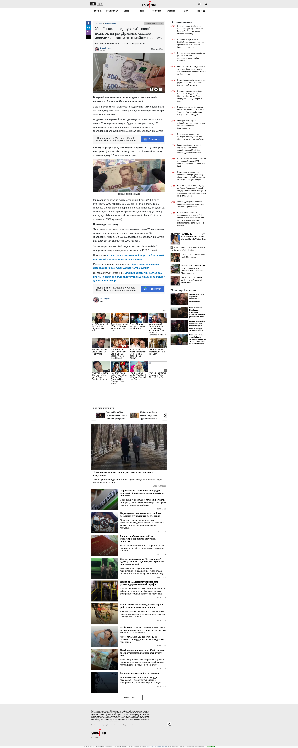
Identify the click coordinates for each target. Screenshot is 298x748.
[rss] (199, 3)
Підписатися (155, 139)
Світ (186, 11)
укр (93, 4)
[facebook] (88, 23)
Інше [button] (199, 11)
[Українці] (149, 4)
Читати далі (129, 697)
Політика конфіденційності (101, 725)
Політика (156, 11)
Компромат (112, 11)
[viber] (88, 32)
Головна (97, 11)
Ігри (142, 11)
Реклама (117, 725)
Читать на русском (153, 24)
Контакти (135, 725)
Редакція (126, 725)
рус (100, 4)
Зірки (126, 11)
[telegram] (88, 27)
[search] (206, 4)
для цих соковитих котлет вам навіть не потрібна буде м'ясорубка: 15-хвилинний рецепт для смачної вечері (129, 277)
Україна (171, 11)
